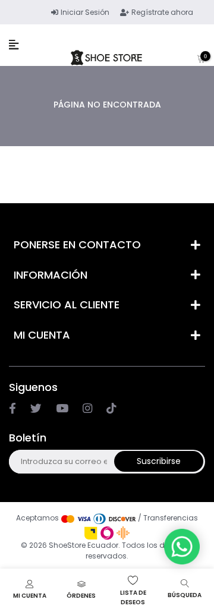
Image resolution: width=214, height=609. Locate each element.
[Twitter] (36, 409)
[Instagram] (62, 409)
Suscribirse (159, 461)
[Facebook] (12, 409)
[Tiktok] (111, 409)
